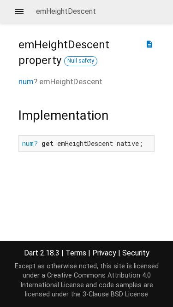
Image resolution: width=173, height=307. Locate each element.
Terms (76, 253)
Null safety (80, 61)
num (26, 81)
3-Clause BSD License (115, 294)
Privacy (104, 253)
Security (135, 253)
